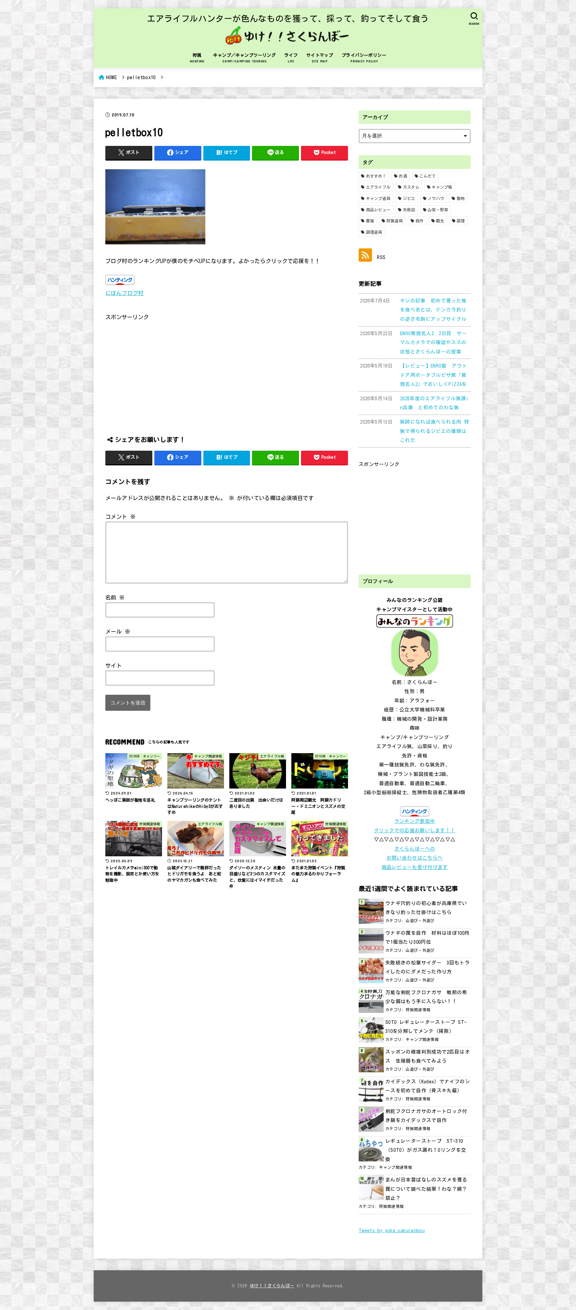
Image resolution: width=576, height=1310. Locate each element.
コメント (120, 516)
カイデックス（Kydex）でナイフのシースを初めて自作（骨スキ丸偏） (427, 1086)
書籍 (370, 221)
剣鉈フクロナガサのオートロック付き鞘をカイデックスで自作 (426, 1116)
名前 (115, 597)
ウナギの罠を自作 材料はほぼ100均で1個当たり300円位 (427, 937)
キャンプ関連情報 (422, 1039)
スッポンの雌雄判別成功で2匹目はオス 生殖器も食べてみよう (427, 1056)
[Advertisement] (226, 369)
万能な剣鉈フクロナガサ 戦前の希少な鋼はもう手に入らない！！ (426, 997)
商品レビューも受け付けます (415, 867)
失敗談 (409, 210)
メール (117, 631)
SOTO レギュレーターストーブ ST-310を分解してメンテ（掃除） (426, 1027)
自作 (419, 221)
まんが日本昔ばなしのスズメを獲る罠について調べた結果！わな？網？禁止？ (426, 1188)
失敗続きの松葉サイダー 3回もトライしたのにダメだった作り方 (427, 967)
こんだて (427, 176)
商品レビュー (378, 210)
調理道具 (374, 232)
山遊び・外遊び (420, 920)
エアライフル (378, 187)
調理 (461, 221)
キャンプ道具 (378, 198)
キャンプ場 (442, 187)
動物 (461, 198)
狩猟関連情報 (418, 1010)
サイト (113, 665)
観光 (440, 221)
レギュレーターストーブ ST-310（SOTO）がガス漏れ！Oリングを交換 (425, 1150)
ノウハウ (436, 198)
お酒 (403, 176)
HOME (111, 77)
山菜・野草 (438, 210)
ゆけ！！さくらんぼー (272, 1286)
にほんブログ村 (124, 293)
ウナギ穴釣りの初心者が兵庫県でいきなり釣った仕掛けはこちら (426, 908)
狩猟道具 (394, 221)
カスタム (411, 187)
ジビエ (409, 198)
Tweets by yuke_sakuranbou (392, 1230)
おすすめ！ (376, 176)
